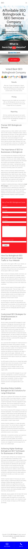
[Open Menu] (26, 3)
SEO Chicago (14, 534)
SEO (2, 3)
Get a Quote (14, 59)
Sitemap (14, 537)
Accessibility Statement (19, 536)
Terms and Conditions (8, 536)
